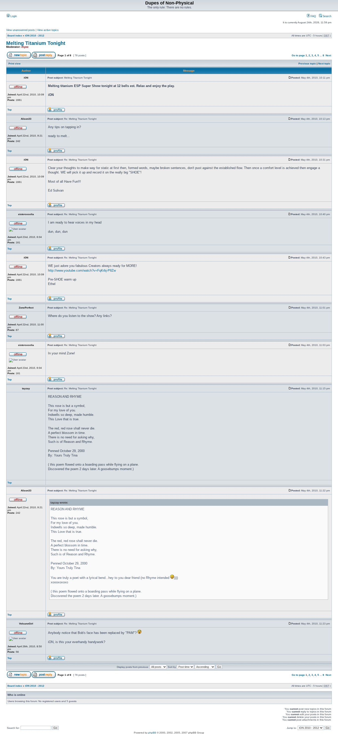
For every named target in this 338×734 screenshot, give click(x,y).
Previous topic (307, 63)
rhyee (24, 46)
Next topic (324, 63)
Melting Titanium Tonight (35, 43)
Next (328, 55)
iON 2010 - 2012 (34, 35)
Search (326, 16)
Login (13, 16)
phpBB (152, 732)
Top (9, 109)
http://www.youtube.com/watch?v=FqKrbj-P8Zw (82, 270)
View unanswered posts (20, 29)
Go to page (298, 55)
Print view (14, 63)
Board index (14, 35)
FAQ (313, 16)
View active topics (48, 29)
